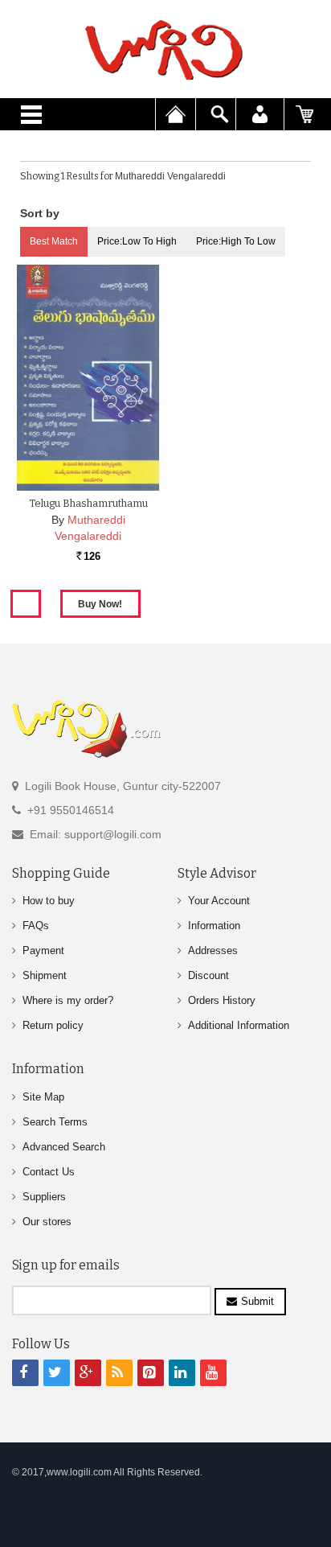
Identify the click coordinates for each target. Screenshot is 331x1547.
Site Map (43, 1097)
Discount (208, 975)
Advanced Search (63, 1147)
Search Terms (55, 1122)
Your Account (219, 901)
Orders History (221, 1000)
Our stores (47, 1222)
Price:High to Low (236, 241)
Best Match (54, 241)
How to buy (48, 901)
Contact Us (48, 1172)
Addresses (213, 950)
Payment (43, 950)
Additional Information (238, 1025)
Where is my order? (67, 1000)
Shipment (44, 975)
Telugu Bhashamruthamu (88, 503)
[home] (165, 50)
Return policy (53, 1025)
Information (214, 926)
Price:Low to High (137, 241)
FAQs (35, 926)
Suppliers (44, 1197)
